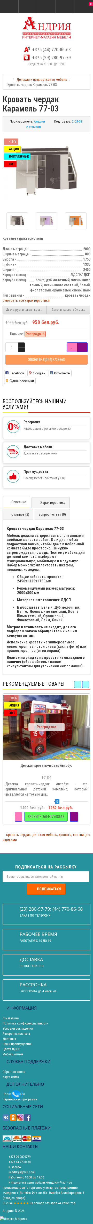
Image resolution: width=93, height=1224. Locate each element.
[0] (83, 6)
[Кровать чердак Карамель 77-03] (46, 170)
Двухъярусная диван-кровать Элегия (26, 310)
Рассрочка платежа (16, 1034)
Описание (18, 502)
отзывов (51, 1203)
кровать (65, 835)
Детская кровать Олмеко (68, 310)
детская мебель (44, 835)
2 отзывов (33, 127)
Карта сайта (11, 1077)
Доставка (9, 1039)
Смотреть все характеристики (26, 300)
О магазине (11, 1018)
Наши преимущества (17, 1044)
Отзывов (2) (20, 514)
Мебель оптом (13, 1054)
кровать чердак (18, 835)
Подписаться (49, 889)
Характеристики (53, 503)
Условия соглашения (18, 1028)
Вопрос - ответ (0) (52, 514)
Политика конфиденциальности (25, 1023)
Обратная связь (14, 1072)
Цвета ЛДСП (11, 1049)
